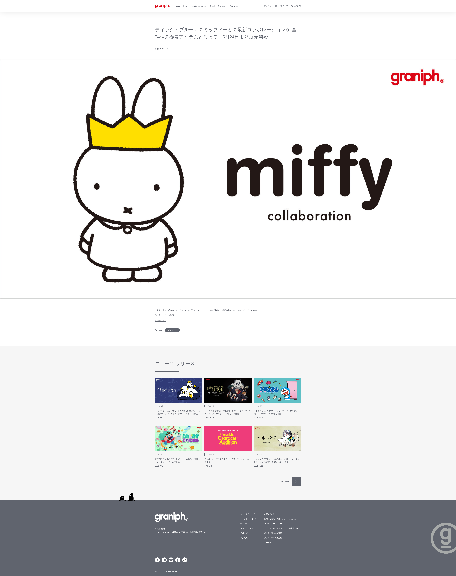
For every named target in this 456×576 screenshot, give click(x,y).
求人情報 (267, 6)
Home (177, 6)
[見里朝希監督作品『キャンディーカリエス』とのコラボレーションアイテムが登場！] (178, 438)
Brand (212, 6)
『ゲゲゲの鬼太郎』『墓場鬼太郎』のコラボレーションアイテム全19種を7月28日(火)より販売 (276, 460)
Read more (284, 482)
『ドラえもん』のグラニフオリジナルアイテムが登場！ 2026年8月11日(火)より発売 (276, 412)
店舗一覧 (297, 6)
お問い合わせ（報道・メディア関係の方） (281, 519)
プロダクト (172, 330)
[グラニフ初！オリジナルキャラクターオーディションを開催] (228, 438)
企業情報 (244, 524)
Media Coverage (199, 6)
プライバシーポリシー (273, 524)
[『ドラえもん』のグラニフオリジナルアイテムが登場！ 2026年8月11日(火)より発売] (277, 390)
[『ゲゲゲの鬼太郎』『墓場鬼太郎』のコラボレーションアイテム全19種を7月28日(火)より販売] (277, 438)
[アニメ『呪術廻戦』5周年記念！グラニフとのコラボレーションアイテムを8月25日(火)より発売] (228, 390)
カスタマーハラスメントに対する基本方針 (281, 528)
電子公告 (267, 543)
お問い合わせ (269, 514)
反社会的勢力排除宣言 (273, 533)
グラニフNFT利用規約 (273, 538)
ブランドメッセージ (248, 519)
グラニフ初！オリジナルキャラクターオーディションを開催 (227, 460)
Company (222, 6)
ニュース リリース (247, 514)
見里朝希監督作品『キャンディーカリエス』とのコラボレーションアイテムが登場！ (178, 460)
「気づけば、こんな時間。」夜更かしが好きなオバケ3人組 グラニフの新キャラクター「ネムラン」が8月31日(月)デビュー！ (178, 412)
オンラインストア (281, 6)
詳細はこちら (160, 321)
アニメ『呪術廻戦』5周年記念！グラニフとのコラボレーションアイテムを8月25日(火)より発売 (227, 412)
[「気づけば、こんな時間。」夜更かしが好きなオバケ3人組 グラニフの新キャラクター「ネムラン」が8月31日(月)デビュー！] (178, 390)
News (185, 6)
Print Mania (234, 6)
